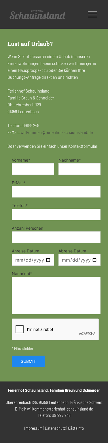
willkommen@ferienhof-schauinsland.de (56, 132)
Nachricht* (22, 273)
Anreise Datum (25, 250)
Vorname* (21, 160)
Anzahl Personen (27, 228)
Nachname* (69, 160)
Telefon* (20, 205)
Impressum (33, 428)
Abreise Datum (72, 250)
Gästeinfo (76, 428)
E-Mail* (18, 182)
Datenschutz (55, 428)
